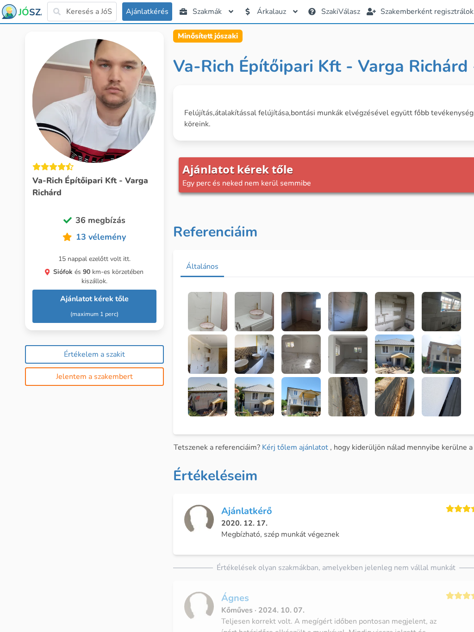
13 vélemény (101, 236)
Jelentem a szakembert (94, 377)
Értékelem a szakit (94, 354)
